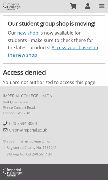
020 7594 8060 (23, 123)
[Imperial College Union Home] (11, 6)
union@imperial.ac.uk (28, 130)
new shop (27, 33)
